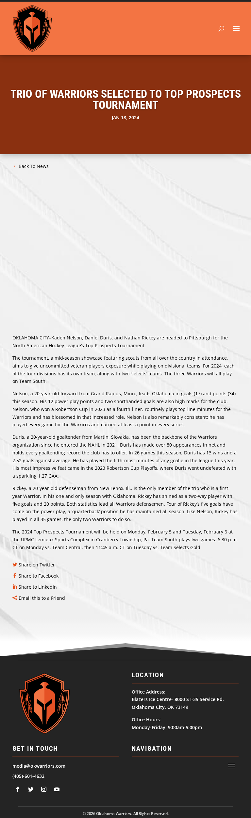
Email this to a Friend (42, 598)
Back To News (34, 166)
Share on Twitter (37, 565)
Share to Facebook (39, 576)
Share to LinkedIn (38, 587)
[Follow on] (17, 789)
